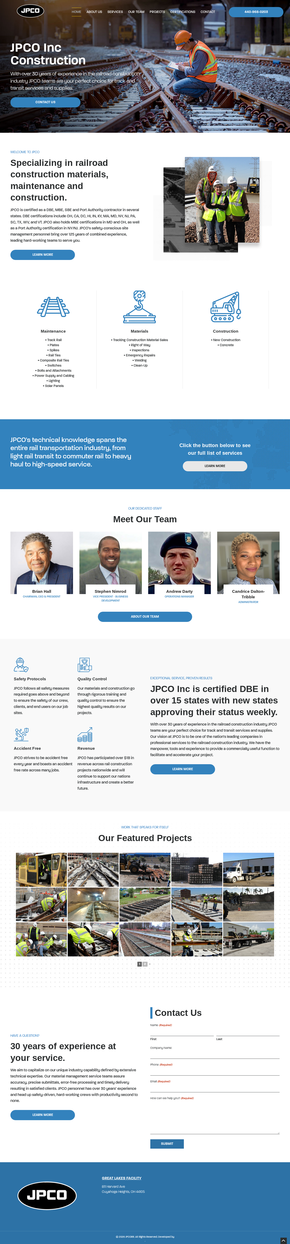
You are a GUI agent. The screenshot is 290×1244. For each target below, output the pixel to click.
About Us (94, 12)
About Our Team (145, 616)
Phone (161, 1064)
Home (76, 12)
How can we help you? (171, 1098)
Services (115, 12)
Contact (208, 12)
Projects (157, 12)
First (153, 1039)
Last (219, 1039)
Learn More (42, 255)
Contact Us (45, 102)
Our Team (136, 12)
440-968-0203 (256, 12)
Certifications (182, 12)
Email (160, 1081)
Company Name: (161, 1048)
